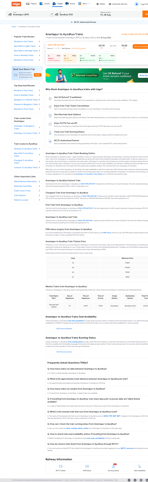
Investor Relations (108, 480)
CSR (116, 480)
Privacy (67, 480)
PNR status (107, 233)
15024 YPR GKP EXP (87, 184)
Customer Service (90, 480)
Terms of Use (74, 480)
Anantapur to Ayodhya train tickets (89, 174)
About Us (99, 480)
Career (81, 480)
